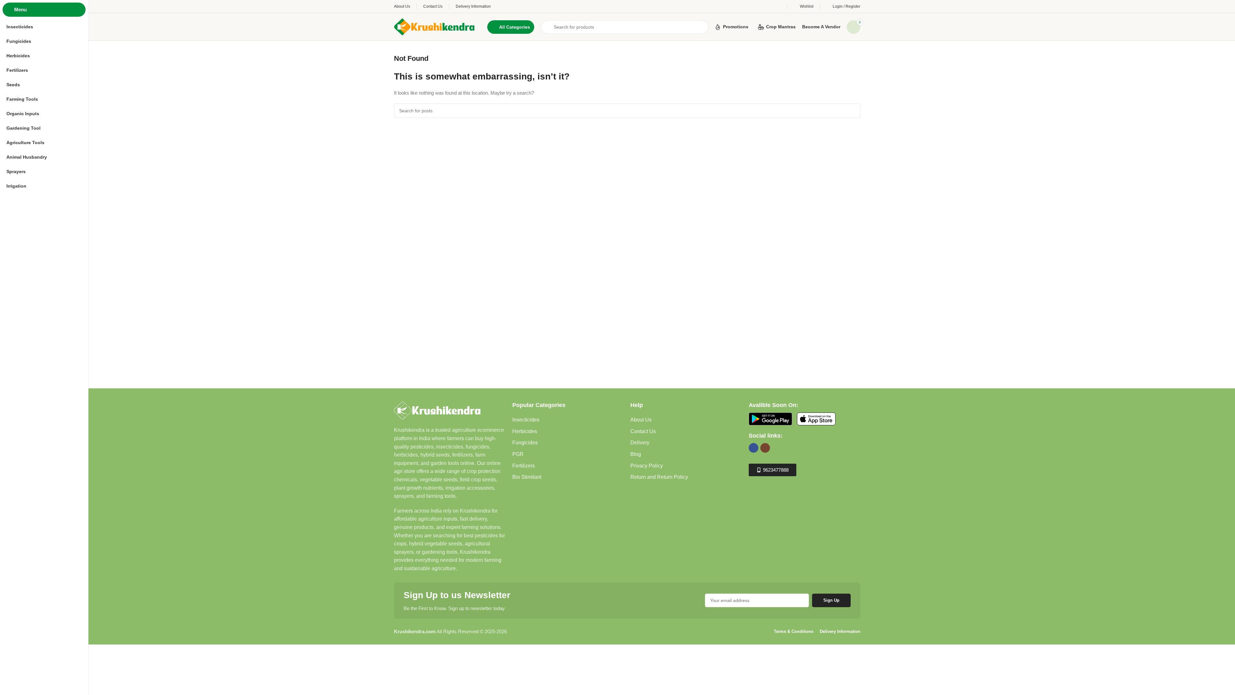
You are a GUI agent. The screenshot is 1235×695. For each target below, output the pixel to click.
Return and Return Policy (659, 477)
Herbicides (524, 431)
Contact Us (643, 431)
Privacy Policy (646, 465)
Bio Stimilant (526, 477)
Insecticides (525, 419)
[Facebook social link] (753, 448)
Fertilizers (523, 465)
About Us (641, 419)
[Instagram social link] (765, 448)
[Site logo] (434, 26)
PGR (518, 454)
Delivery (639, 442)
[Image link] (437, 410)
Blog (635, 454)
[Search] (853, 110)
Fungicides (525, 442)
